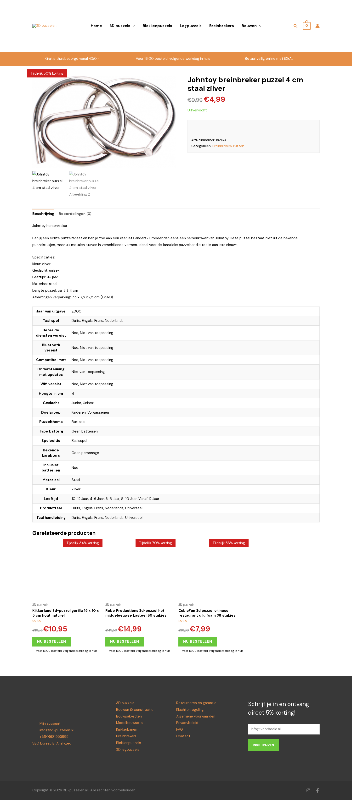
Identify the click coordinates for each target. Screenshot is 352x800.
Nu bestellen (51, 641)
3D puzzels (120, 25)
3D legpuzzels (127, 749)
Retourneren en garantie (196, 703)
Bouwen (249, 25)
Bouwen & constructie (134, 709)
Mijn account (50, 723)
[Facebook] (317, 790)
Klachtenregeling (190, 709)
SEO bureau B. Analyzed (51, 743)
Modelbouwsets (129, 722)
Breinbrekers (221, 25)
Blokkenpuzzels (157, 25)
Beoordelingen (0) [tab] (75, 213)
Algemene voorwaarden (195, 716)
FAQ (179, 729)
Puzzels (238, 146)
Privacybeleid (187, 722)
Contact (183, 736)
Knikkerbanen (126, 729)
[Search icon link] (296, 27)
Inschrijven (263, 745)
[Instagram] (308, 790)
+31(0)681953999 (54, 736)
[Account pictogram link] (317, 26)
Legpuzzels (191, 25)
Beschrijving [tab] (43, 213)
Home (96, 25)
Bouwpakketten (129, 716)
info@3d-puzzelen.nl (57, 730)
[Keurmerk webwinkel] (279, 22)
